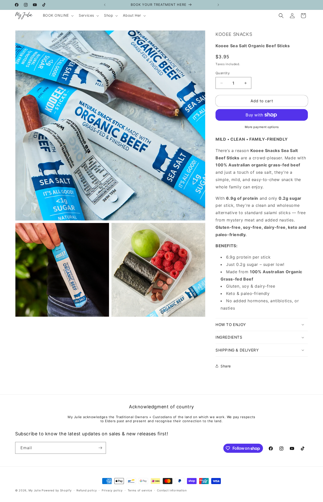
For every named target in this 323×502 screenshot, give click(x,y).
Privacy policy (112, 490)
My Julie (35, 490)
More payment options (262, 127)
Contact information (171, 490)
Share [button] (226, 366)
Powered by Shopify (57, 490)
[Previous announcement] (104, 5)
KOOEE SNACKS (234, 34)
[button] (58, 15)
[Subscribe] (100, 448)
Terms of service (140, 490)
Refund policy (86, 490)
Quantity (223, 73)
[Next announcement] (218, 5)
